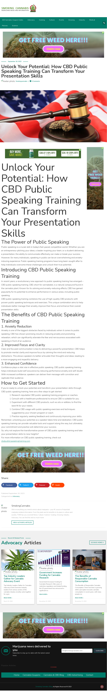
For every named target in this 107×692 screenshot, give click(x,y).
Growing (71, 20)
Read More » (8, 598)
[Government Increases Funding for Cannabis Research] (53, 558)
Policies (5, 26)
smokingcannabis (21, 81)
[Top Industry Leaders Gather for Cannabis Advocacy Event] (17, 559)
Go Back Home (96, 542)
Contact (89, 675)
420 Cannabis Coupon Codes (12, 20)
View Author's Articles (22, 523)
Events (61, 20)
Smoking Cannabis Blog (44, 686)
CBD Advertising (75, 675)
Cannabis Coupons (31, 675)
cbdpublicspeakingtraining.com (15, 441)
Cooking (42, 20)
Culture (52, 20)
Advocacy (31, 20)
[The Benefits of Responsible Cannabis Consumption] (89, 559)
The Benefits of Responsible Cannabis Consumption (86, 579)
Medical (92, 20)
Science (15, 26)
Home (16, 675)
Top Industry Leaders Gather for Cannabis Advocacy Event (14, 579)
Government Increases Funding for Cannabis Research (50, 575)
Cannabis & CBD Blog (54, 675)
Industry (82, 20)
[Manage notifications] (102, 686)
